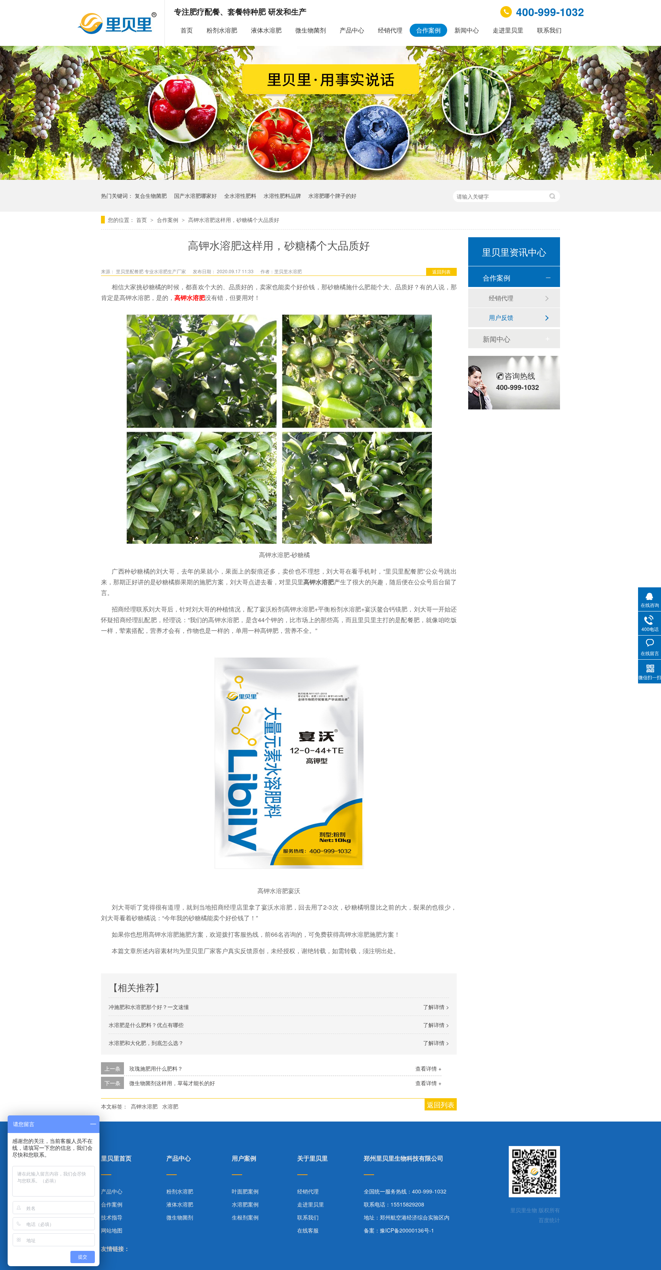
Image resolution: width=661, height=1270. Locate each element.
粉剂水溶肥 (222, 30)
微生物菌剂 (310, 30)
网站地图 (111, 1230)
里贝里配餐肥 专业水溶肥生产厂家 (151, 271)
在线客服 (308, 1230)
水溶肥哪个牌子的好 (332, 195)
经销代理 (390, 30)
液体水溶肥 (266, 30)
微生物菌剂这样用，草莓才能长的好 (172, 1083)
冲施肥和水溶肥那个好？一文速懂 (149, 1007)
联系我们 (549, 30)
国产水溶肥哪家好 (195, 195)
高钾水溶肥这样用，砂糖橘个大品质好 (233, 219)
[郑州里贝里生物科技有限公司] (118, 32)
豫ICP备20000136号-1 (407, 1230)
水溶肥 (170, 1106)
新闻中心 (466, 30)
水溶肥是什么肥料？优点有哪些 (146, 1025)
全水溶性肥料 (240, 195)
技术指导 (111, 1217)
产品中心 (352, 30)
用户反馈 (501, 317)
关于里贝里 (312, 1158)
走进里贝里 (508, 30)
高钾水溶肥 (189, 297)
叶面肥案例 (245, 1191)
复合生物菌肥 (151, 195)
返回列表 (441, 271)
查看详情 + (428, 1068)
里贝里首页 (116, 1158)
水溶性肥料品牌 (282, 195)
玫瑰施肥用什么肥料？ (156, 1068)
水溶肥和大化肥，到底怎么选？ (146, 1043)
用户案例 (244, 1158)
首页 (187, 30)
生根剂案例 (245, 1217)
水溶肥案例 (245, 1204)
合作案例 (428, 30)
